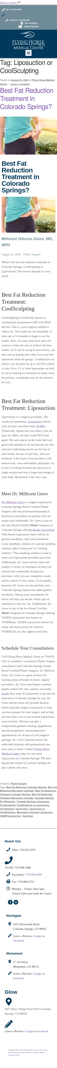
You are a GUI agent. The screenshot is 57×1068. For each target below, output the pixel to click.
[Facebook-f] (10, 902)
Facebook (18, 940)
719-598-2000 (23, 867)
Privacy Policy (37, 1050)
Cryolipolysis (7, 808)
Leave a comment (20, 84)
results (5, 693)
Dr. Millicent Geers (13, 502)
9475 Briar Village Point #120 (22, 1009)
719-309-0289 (33, 874)
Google (37, 936)
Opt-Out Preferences (25, 1052)
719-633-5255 (27, 849)
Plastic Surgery (18, 783)
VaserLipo (27, 815)
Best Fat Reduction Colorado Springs (26, 787)
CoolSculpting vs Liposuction (33, 805)
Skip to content (8, 3)
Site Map (36, 1052)
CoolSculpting (8, 805)
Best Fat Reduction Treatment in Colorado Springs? (26, 98)
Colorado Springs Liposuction (33, 801)
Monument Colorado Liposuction (35, 812)
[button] (28, 53)
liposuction (22, 808)
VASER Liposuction (10, 815)
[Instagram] (15, 902)
